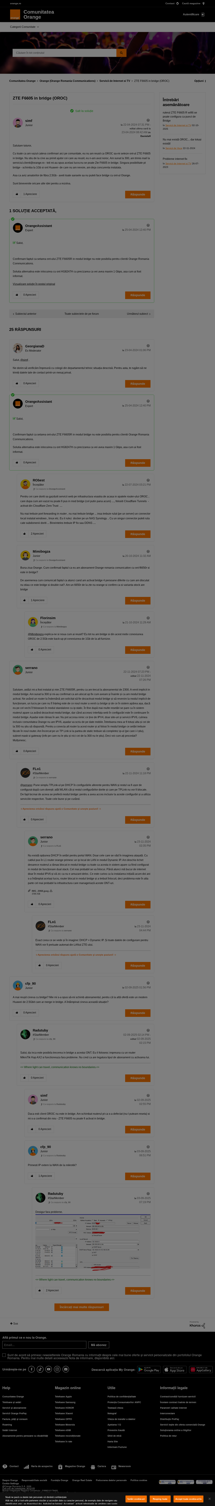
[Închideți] (209, 1498)
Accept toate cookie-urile (188, 1499)
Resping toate (160, 1499)
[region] (107, 1499)
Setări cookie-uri (136, 1499)
